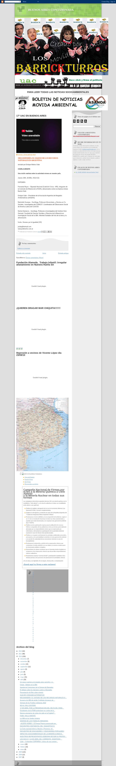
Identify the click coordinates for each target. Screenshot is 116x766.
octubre (23, 664)
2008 (20, 754)
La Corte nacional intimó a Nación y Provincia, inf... (37, 729)
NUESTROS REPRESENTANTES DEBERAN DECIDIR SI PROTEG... (43, 736)
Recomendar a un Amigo (31, 484)
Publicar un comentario (23, 248)
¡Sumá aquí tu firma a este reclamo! (39, 564)
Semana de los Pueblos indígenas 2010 (33, 703)
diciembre (23, 659)
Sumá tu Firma (29, 479)
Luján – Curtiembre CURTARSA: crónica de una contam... (39, 741)
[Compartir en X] (46, 232)
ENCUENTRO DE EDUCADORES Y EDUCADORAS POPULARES (42, 731)
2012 (20, 651)
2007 (20, 757)
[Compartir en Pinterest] (51, 232)
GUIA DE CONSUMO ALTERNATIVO (32, 695)
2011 (20, 654)
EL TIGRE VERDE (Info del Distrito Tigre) (87, 172)
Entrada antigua (63, 253)
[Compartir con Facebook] (49, 232)
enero (22, 749)
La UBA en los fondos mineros (30, 718)
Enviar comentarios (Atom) (34, 258)
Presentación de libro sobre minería (31, 692)
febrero (22, 747)
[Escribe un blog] (44, 232)
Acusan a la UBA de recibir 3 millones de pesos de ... (37, 700)
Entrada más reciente (23, 253)
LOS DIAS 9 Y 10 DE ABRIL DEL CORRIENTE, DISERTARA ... (41, 739)
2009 (20, 752)
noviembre (24, 661)
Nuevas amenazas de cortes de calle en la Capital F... (38, 713)
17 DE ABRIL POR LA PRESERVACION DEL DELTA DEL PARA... (42, 708)
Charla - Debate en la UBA (28, 685)
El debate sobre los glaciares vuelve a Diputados (36, 690)
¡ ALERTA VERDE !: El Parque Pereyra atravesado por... (38, 723)
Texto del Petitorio (29, 477)
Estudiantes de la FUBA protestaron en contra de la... (37, 710)
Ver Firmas (28, 481)
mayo (22, 677)
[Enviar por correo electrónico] (42, 232)
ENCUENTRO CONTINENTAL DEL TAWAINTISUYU (37, 726)
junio (22, 674)
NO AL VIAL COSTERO (28, 705)
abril (22, 679)
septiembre (24, 667)
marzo (22, 744)
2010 (20, 656)
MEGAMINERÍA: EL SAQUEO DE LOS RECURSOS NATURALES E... (43, 698)
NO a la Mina (33, 580)
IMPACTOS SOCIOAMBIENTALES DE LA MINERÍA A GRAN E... (41, 734)
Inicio (44, 253)
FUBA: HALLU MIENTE (28, 716)
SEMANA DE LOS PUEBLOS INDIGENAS (34, 721)
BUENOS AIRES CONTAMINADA (51, 9)
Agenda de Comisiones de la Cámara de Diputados (36, 687)
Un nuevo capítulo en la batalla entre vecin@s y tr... (37, 682)
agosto (22, 669)
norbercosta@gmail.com (89, 149)
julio (21, 672)
